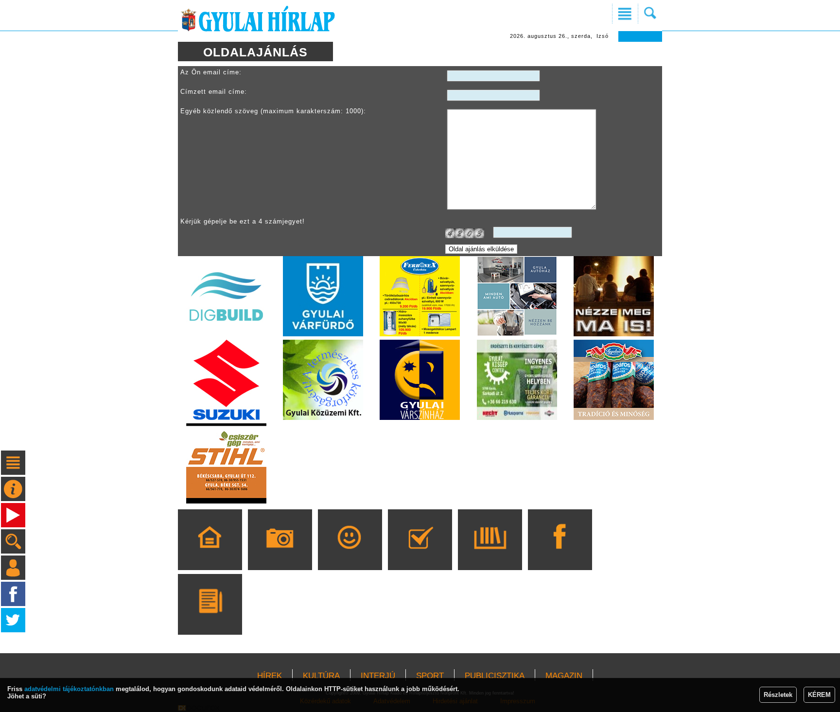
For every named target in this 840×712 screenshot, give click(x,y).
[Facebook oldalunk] (560, 553)
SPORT (430, 675)
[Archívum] (490, 553)
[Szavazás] (420, 553)
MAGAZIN (563, 675)
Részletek (778, 694)
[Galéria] (280, 553)
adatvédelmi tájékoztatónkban (69, 689)
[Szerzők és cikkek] (210, 618)
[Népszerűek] (350, 553)
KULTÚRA (321, 675)
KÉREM (819, 694)
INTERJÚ (378, 675)
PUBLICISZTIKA (495, 675)
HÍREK (269, 675)
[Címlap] (210, 553)
